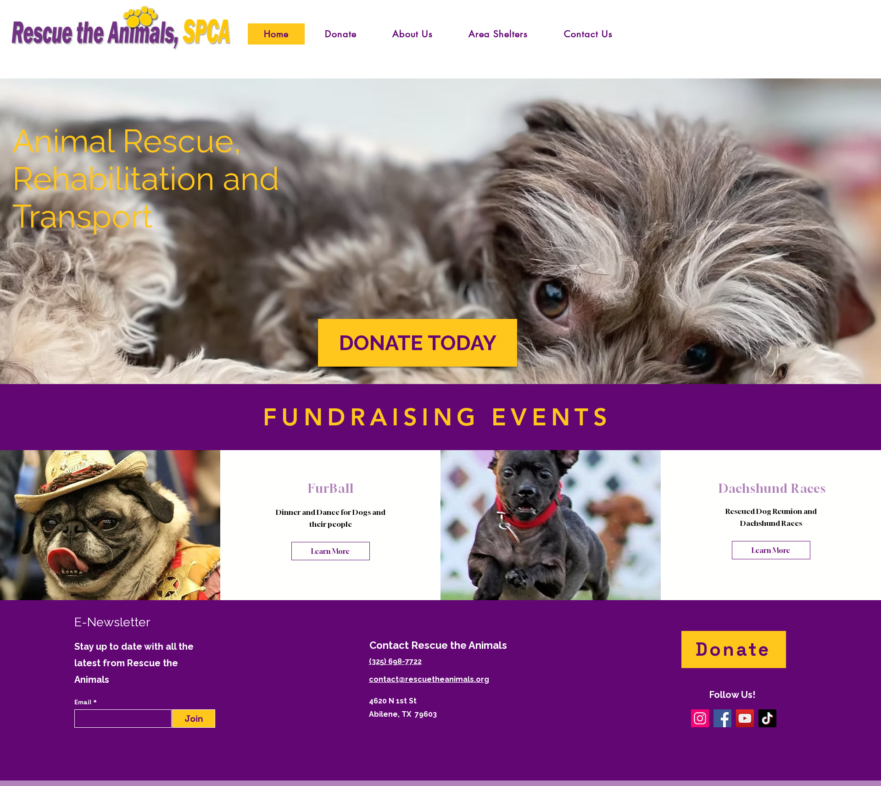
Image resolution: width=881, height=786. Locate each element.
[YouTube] (745, 718)
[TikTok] (767, 718)
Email (83, 702)
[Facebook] (722, 718)
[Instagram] (700, 718)
